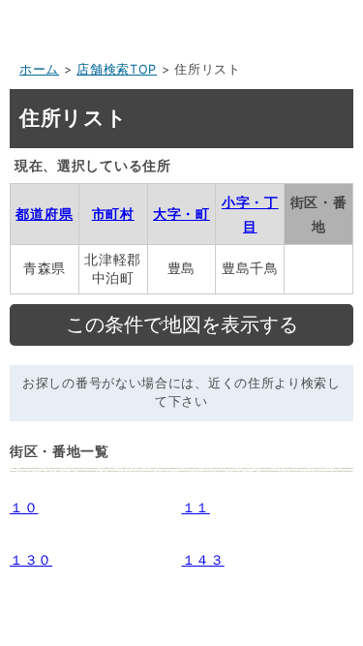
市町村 (113, 213)
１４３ (203, 559)
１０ (24, 507)
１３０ (31, 559)
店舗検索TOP (116, 69)
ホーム (39, 69)
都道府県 (44, 213)
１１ (196, 507)
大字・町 (181, 213)
